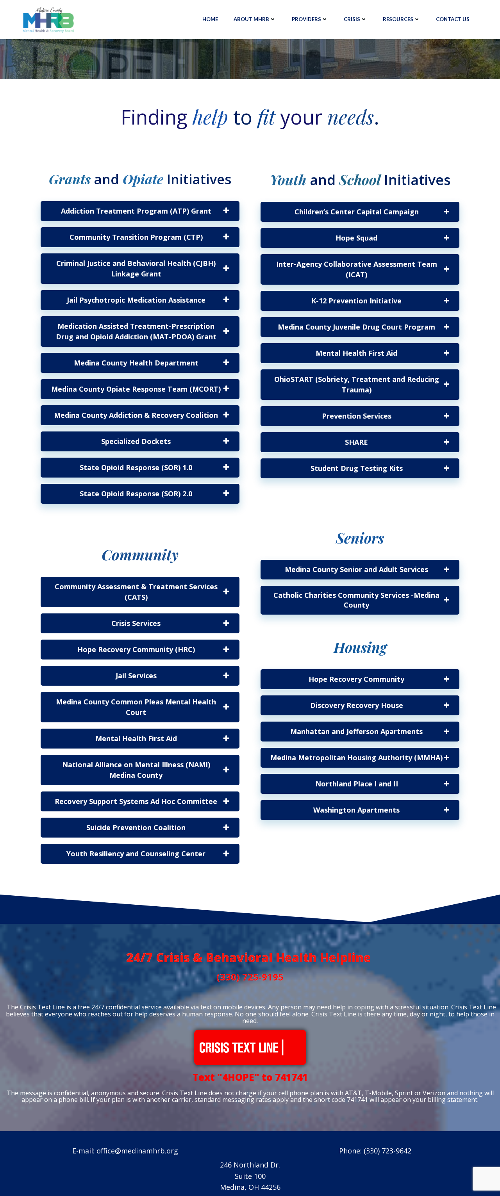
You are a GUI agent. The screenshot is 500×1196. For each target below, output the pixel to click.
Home (210, 19)
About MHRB (251, 19)
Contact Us (453, 19)
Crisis (352, 19)
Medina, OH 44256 (250, 1187)
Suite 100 (250, 1176)
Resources (398, 19)
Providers (306, 19)
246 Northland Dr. (250, 1164)
